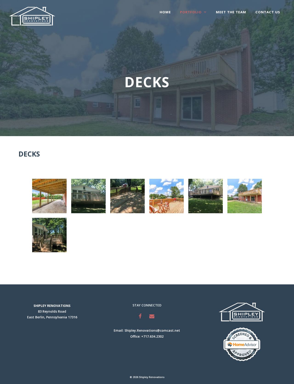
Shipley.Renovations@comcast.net (152, 330)
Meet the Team (231, 12)
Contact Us (267, 12)
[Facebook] (140, 316)
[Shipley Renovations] (32, 16)
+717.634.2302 (152, 336)
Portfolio (191, 12)
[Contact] (152, 316)
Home (165, 12)
